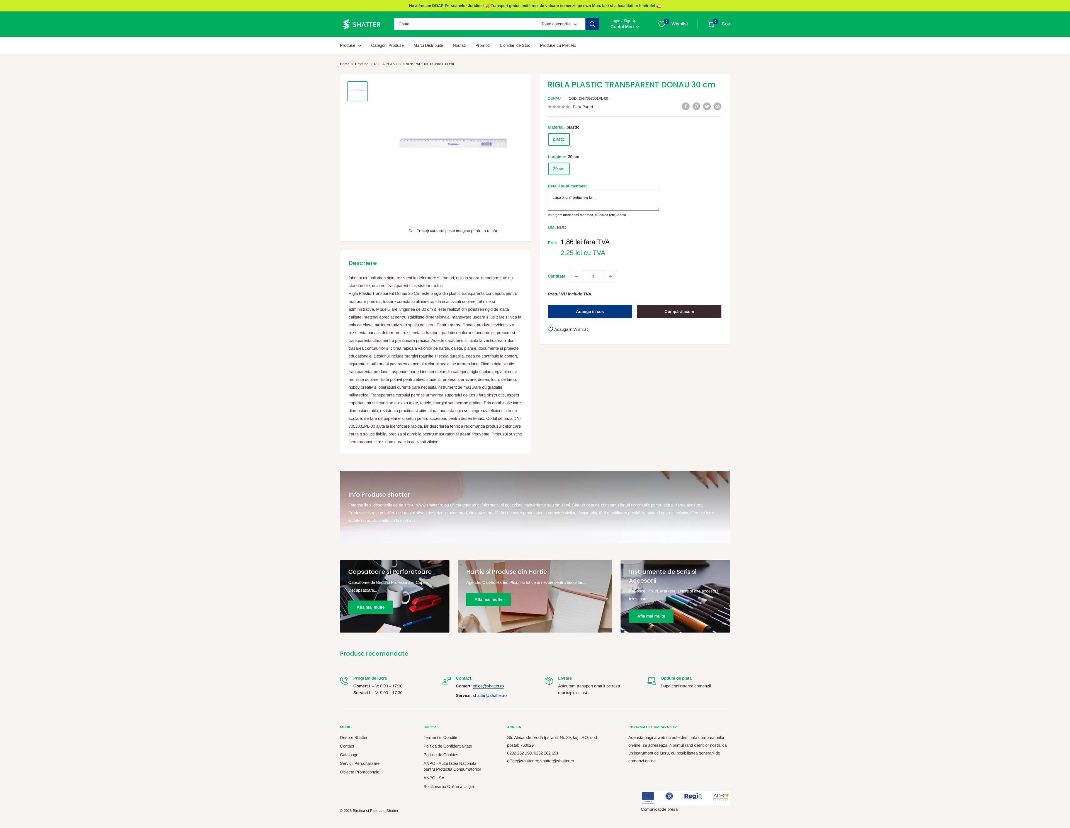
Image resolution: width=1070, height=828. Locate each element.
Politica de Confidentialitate (448, 746)
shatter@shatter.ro (490, 695)
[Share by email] (717, 106)
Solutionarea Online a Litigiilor (450, 786)
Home (344, 64)
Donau (554, 98)
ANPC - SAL (435, 777)
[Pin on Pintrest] (696, 106)
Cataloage (349, 754)
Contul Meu (623, 27)
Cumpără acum (679, 311)
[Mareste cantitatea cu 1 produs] (610, 276)
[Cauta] (592, 24)
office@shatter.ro (488, 686)
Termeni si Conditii (440, 737)
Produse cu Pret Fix (558, 45)
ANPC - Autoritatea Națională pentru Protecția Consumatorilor (452, 766)
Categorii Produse (387, 45)
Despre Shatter (354, 737)
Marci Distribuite (428, 45)
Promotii (482, 45)
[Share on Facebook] (686, 106)
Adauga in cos (590, 311)
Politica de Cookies (441, 754)
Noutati (459, 45)
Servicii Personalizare (360, 763)
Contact (347, 746)
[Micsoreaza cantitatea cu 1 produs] (576, 276)
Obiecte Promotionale (359, 772)
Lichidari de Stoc (515, 45)
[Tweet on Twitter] (707, 106)
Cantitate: (557, 276)
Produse (347, 45)
